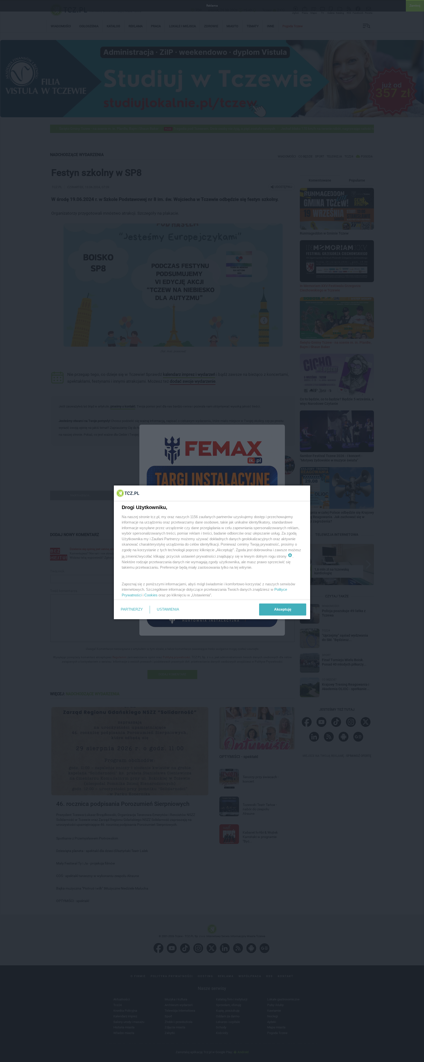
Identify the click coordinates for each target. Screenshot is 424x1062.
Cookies (151, 595)
